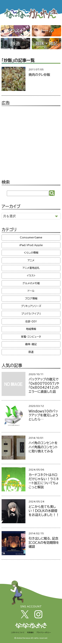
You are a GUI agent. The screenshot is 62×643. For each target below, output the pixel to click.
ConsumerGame (31, 237)
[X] (25, 617)
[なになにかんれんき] (31, 18)
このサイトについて (17, 632)
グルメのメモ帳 (31, 283)
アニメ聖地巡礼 (31, 268)
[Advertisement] (31, 140)
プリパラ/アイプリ (31, 313)
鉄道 (15, 43)
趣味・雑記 (46, 43)
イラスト (15, 30)
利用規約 (30, 632)
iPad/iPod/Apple (31, 245)
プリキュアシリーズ (31, 306)
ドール (46, 30)
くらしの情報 (31, 252)
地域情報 (31, 329)
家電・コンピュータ (31, 336)
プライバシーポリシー (43, 632)
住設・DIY (31, 321)
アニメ (31, 260)
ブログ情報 (31, 298)
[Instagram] (38, 617)
